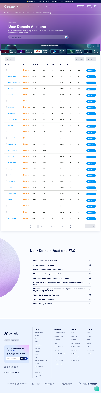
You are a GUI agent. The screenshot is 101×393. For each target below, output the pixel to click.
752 (62, 226)
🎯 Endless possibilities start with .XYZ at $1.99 (50, 1)
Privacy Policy (32, 384)
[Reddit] (17, 367)
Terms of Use (38, 384)
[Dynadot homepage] (9, 6)
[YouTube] (15, 367)
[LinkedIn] (9, 367)
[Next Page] (70, 226)
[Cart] (95, 6)
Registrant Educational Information (49, 384)
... (58, 226)
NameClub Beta (58, 364)
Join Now (23, 358)
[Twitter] (12, 367)
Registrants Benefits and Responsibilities (67, 384)
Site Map (89, 343)
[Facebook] (5, 367)
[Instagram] (7, 367)
